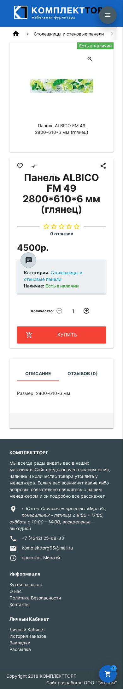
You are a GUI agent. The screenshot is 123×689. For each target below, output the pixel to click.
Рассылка (20, 649)
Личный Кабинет (27, 629)
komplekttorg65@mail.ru (47, 547)
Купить (52, 334)
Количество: (42, 311)
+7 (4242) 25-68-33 (43, 538)
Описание (38, 373)
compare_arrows (34, 165)
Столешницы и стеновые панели (69, 33)
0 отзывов (61, 233)
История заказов (27, 636)
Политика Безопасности (35, 597)
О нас (15, 591)
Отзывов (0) (82, 373)
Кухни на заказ (25, 584)
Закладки (19, 642)
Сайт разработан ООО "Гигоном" (81, 682)
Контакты (19, 604)
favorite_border (19, 165)
